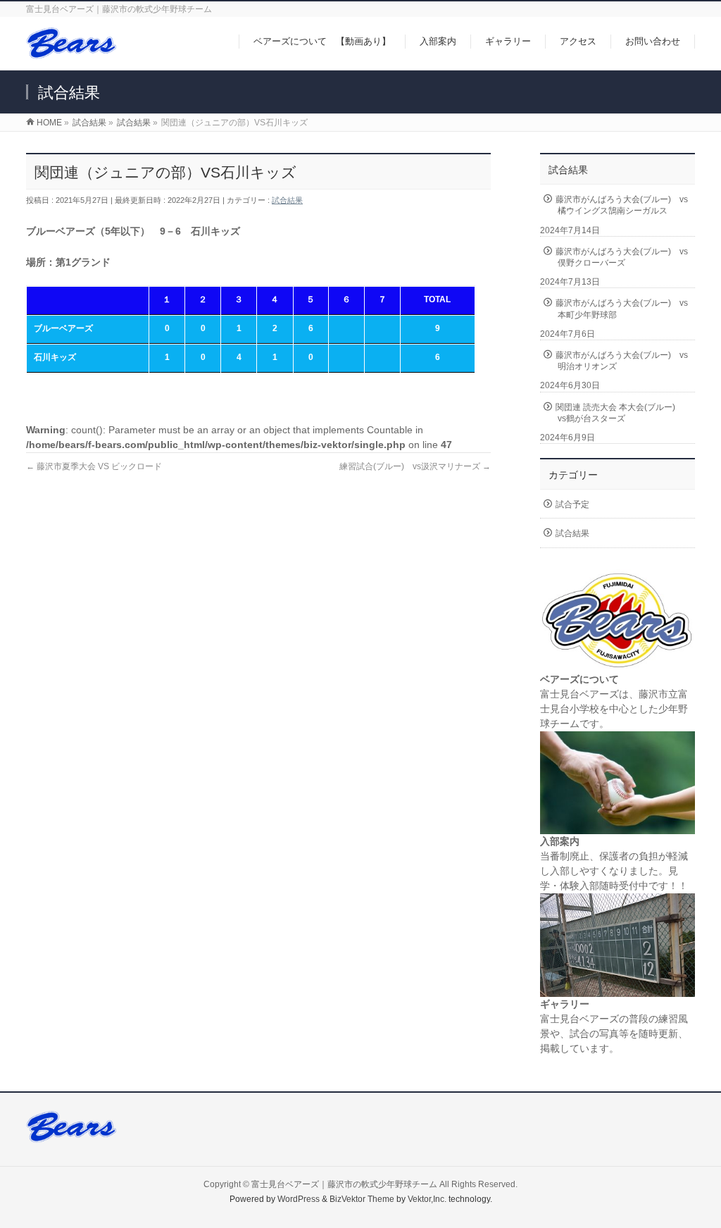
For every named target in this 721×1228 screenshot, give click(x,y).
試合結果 (287, 200)
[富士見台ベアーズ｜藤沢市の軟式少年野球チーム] (71, 51)
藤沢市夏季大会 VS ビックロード (94, 466)
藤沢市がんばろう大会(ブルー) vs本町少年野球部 (622, 308)
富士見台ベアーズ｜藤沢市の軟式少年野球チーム (344, 1184)
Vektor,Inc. (427, 1199)
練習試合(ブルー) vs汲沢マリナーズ (415, 466)
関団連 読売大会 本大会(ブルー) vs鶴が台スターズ (620, 412)
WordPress (298, 1199)
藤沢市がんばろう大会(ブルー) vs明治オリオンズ (622, 360)
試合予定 (572, 504)
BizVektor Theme (362, 1199)
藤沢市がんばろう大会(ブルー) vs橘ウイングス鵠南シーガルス (622, 205)
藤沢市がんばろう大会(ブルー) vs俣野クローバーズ (622, 257)
